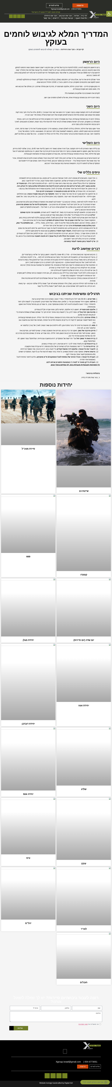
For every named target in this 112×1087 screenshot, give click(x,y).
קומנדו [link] (83, 574)
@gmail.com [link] (65, 9)
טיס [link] (28, 858)
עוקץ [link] (83, 863)
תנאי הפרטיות (83, 1024)
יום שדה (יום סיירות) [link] (84, 640)
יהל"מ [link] (28, 923)
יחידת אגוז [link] (83, 705)
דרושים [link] (56, 18)
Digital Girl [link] (69, 1083)
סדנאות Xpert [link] (81, 18)
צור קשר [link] (46, 18)
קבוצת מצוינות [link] (67, 18)
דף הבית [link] (80, 49)
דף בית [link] (84, 16)
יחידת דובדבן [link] (28, 723)
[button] (65, 1051)
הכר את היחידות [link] (68, 49)
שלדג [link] (84, 789)
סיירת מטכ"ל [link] (28, 448)
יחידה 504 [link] (28, 794)
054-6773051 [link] (76, 9)
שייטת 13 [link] (84, 491)
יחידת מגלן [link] (28, 640)
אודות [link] (76, 16)
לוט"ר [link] (84, 929)
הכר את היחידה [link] (50, 16)
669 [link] (28, 556)
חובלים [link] (83, 982)
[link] (109, 14)
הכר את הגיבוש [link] (65, 16)
